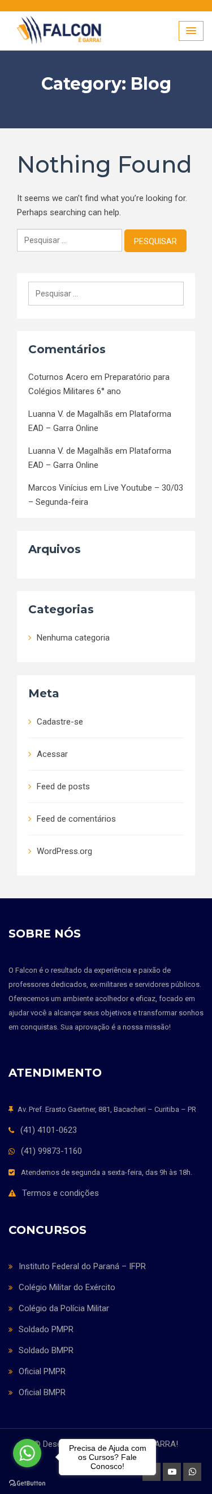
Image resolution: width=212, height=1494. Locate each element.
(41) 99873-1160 (51, 1151)
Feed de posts (63, 786)
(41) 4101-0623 (48, 1130)
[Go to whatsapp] (27, 1453)
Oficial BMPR (42, 1392)
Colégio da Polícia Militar (64, 1308)
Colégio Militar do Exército (67, 1287)
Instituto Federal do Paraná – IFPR (82, 1266)
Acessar (52, 754)
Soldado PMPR (46, 1329)
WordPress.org (64, 851)
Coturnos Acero (58, 377)
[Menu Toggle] (191, 31)
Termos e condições (60, 1193)
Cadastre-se (60, 722)
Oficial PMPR (42, 1371)
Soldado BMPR (46, 1350)
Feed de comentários (76, 819)
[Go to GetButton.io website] (27, 1482)
